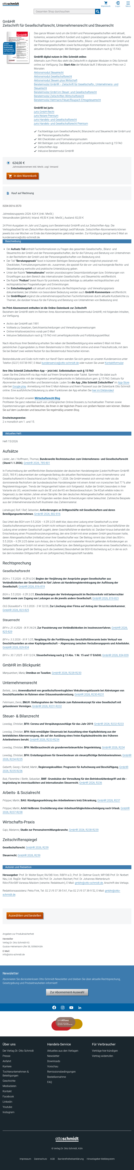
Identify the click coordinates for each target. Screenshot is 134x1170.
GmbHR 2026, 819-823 (105, 598)
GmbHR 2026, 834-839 (115, 655)
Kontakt (7, 1091)
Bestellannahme (56, 1076)
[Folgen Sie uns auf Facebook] (54, 1007)
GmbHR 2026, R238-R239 (84, 829)
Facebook (8, 1096)
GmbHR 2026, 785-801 (37, 463)
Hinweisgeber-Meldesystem (101, 1159)
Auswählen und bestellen (24, 915)
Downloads (53, 1061)
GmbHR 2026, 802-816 (47, 514)
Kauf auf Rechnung (22, 193)
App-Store (123, 382)
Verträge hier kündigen (105, 1050)
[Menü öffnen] (128, 3)
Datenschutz (40, 1159)
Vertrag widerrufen (102, 1056)
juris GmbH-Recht (44, 111)
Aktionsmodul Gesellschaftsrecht (53, 76)
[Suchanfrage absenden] (97, 11)
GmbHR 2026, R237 (108, 800)
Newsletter (53, 1056)
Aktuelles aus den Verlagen (62, 1050)
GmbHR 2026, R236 (90, 782)
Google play (19, 386)
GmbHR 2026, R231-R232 (47, 706)
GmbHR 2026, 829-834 (16, 647)
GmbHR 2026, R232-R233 (109, 723)
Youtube (7, 1107)
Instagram (8, 1112)
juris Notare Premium (46, 115)
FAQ (49, 1082)
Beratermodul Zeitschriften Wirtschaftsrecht (59, 96)
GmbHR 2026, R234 (113, 747)
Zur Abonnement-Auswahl (67, 992)
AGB (52, 1159)
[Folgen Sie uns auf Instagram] (63, 1007)
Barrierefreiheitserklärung (71, 1159)
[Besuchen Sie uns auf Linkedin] (80, 1007)
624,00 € (35, 164)
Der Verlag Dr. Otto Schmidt (18, 1050)
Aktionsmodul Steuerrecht (49, 72)
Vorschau (52, 1066)
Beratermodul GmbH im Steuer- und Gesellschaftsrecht (65, 92)
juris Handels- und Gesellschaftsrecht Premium (61, 123)
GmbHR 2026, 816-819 (31, 586)
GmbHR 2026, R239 (37, 847)
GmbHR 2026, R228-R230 (66, 672)
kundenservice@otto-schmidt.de (60, 362)
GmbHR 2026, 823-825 (16, 610)
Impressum (25, 1159)
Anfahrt (7, 1061)
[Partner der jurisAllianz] (67, 1024)
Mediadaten (9, 1086)
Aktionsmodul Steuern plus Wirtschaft (55, 80)
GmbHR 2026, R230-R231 (89, 694)
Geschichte (9, 1080)
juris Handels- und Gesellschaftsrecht (55, 119)
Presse (6, 1056)
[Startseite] (67, 1140)
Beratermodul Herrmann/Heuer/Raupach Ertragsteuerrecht (67, 100)
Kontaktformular (114, 362)
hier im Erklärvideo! (103, 390)
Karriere (7, 1066)
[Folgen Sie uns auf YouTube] (71, 1007)
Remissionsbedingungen (61, 1071)
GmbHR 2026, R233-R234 (44, 739)
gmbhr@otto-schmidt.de (89, 882)
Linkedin (7, 1101)
